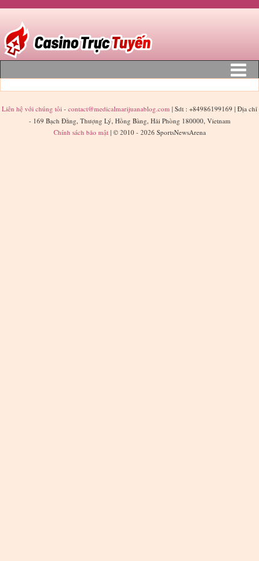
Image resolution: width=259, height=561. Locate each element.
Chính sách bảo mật (81, 132)
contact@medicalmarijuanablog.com (119, 108)
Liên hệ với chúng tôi (33, 108)
